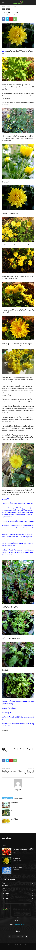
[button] (33, 2)
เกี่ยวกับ (21, 948)
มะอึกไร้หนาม (15, 819)
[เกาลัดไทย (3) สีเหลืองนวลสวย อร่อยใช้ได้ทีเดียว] (6, 851)
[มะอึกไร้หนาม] (6, 821)
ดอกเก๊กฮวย (14, 749)
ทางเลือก (14, 6)
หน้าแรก (3, 6)
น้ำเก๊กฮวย (21, 749)
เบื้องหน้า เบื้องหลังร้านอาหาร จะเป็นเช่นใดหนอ (9, 772)
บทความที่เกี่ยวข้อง (7, 798)
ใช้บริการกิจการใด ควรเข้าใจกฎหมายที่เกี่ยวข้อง (26, 772)
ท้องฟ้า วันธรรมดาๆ (17, 867)
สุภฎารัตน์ (6, 15)
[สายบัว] (6, 813)
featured (8, 749)
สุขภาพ (8, 6)
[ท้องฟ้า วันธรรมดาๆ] (6, 870)
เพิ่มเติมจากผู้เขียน (18, 798)
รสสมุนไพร (14, 803)
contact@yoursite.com (20, 924)
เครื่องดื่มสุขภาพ (5, 751)
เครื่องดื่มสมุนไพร (28, 749)
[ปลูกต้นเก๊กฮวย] (6, 860)
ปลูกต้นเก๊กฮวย (16, 858)
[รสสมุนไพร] (6, 807)
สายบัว (13, 811)
